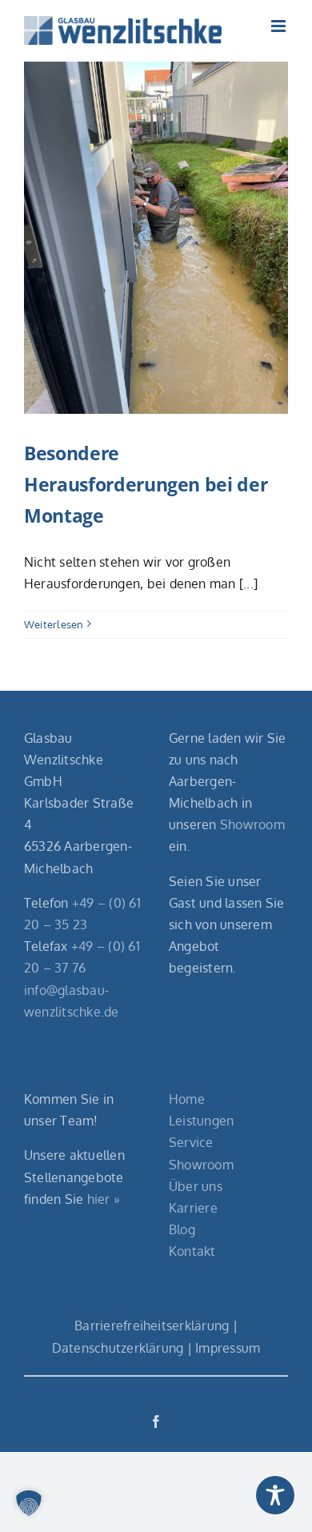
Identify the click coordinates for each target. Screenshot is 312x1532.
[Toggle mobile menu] (279, 26)
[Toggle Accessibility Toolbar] (275, 1495)
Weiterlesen (54, 624)
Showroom (252, 824)
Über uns (195, 1186)
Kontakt (192, 1251)
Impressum (227, 1348)
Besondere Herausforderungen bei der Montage (145, 484)
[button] (29, 1503)
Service (191, 1142)
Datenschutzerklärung (118, 1348)
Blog (182, 1229)
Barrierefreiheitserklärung (151, 1325)
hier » (103, 1199)
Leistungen (201, 1121)
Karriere (193, 1208)
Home (187, 1099)
